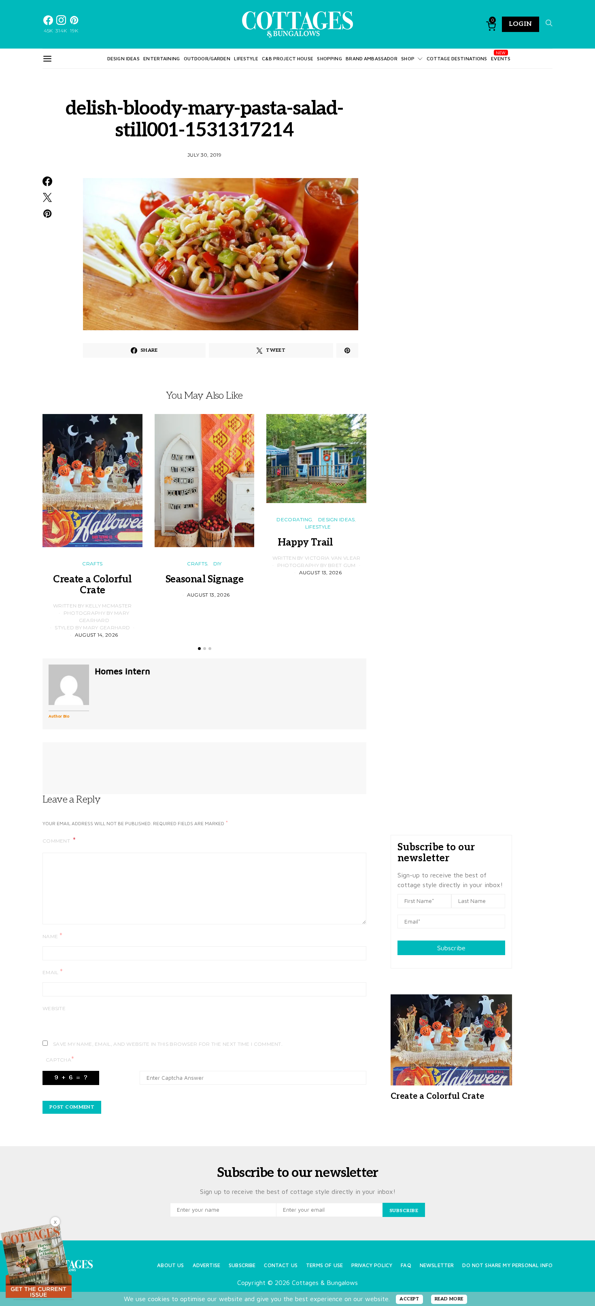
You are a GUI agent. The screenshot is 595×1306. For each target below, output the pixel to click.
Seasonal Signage (204, 579)
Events (500, 58)
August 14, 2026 (96, 635)
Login (520, 24)
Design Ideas (123, 58)
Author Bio (59, 716)
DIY (217, 564)
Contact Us (281, 1265)
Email (52, 972)
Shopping (329, 58)
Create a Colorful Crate (92, 584)
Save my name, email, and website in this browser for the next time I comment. (168, 1044)
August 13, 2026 (208, 595)
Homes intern (122, 671)
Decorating (294, 519)
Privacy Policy (371, 1265)
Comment (56, 841)
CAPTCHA (60, 1059)
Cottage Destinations (457, 58)
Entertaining (161, 58)
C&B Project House (287, 58)
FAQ (406, 1265)
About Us (170, 1265)
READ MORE (449, 1299)
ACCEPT (409, 1299)
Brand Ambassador (371, 58)
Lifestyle (246, 58)
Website (54, 1008)
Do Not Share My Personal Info (507, 1265)
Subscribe (451, 947)
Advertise (206, 1265)
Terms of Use (324, 1265)
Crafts (92, 564)
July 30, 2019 (204, 155)
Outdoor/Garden (207, 58)
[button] (199, 648)
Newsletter (437, 1265)
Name (52, 936)
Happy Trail (316, 542)
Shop (407, 58)
